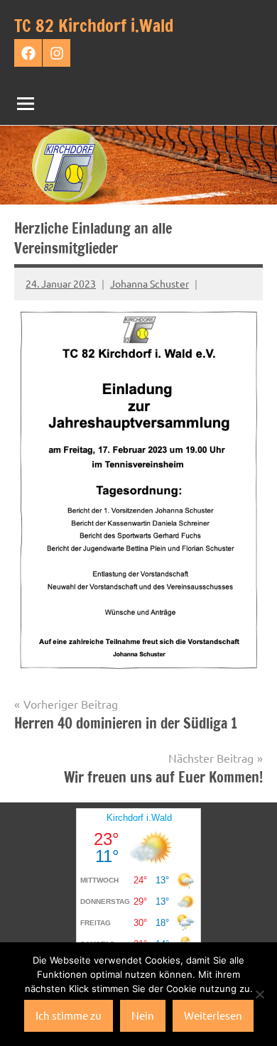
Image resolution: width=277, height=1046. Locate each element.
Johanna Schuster (149, 283)
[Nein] (259, 994)
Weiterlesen (213, 1015)
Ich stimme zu (69, 1015)
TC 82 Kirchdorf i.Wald (93, 25)
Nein (142, 1015)
